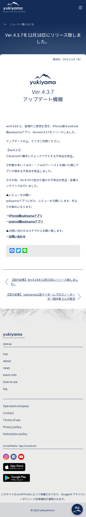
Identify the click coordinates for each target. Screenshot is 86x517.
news (6, 368)
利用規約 (40, 499)
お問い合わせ (17, 236)
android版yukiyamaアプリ (26, 221)
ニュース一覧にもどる (22, 24)
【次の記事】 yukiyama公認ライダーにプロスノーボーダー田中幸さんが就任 (40, 296)
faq (5, 389)
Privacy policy (12, 427)
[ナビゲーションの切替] (80, 7)
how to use (10, 382)
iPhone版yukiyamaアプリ (25, 216)
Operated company (16, 406)
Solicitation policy (15, 434)
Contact (8, 413)
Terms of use (11, 420)
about (7, 361)
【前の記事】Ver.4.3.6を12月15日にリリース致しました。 (44, 282)
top (5, 354)
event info (10, 375)
